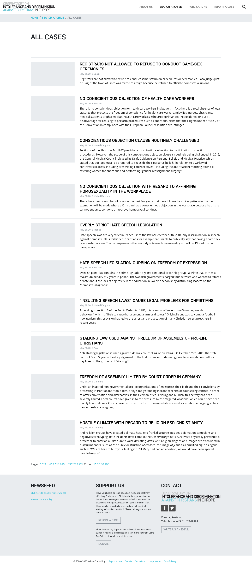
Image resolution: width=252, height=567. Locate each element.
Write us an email (176, 529)
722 (70, 464)
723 (75, 464)
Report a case (224, 6)
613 (51, 464)
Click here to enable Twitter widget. (48, 492)
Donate (103, 543)
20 (98, 464)
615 (62, 464)
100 (107, 464)
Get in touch (141, 561)
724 (81, 464)
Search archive (171, 6)
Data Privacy (170, 561)
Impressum (155, 561)
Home (34, 17)
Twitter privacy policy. (42, 499)
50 (102, 464)
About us (146, 6)
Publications (198, 6)
